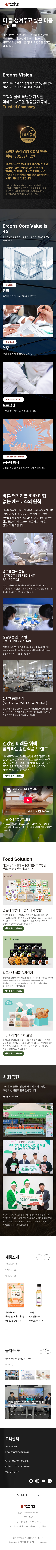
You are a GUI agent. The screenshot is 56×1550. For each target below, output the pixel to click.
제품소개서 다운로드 (13, 928)
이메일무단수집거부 (35, 1538)
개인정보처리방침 (19, 1538)
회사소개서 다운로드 (13, 776)
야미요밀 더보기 (11, 1276)
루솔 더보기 (9, 1264)
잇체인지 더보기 (11, 1270)
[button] (46, 1257)
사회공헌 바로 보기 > (11, 1096)
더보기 (7, 1364)
